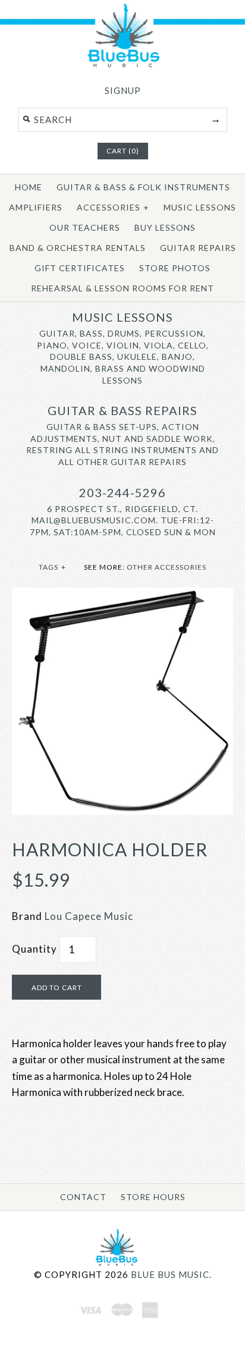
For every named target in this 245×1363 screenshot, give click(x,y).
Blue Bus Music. (171, 1274)
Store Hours (153, 1197)
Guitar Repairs (198, 248)
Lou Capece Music (89, 916)
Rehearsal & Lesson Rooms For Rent (122, 288)
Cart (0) (122, 150)
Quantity (34, 949)
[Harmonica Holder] (122, 595)
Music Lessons (200, 207)
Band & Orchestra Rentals (78, 248)
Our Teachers (84, 227)
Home (28, 187)
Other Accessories (166, 567)
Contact (83, 1197)
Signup (123, 90)
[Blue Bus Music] (122, 65)
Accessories (113, 207)
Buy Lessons (165, 227)
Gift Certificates (79, 268)
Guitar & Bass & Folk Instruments (143, 187)
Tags (52, 567)
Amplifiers (35, 207)
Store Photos (175, 268)
